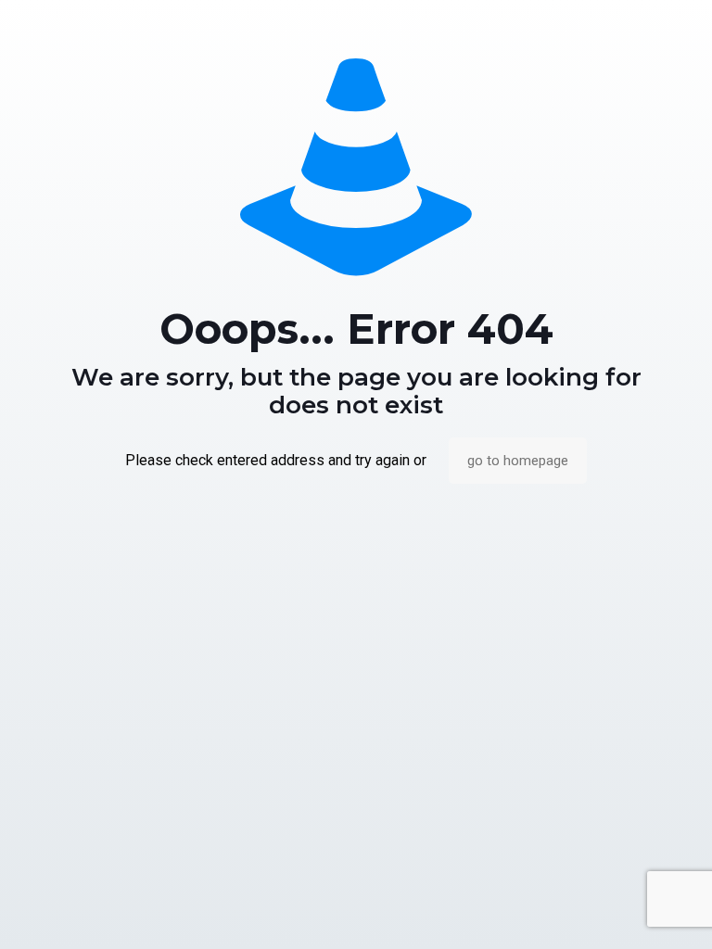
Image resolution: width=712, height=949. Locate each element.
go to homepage (517, 460)
